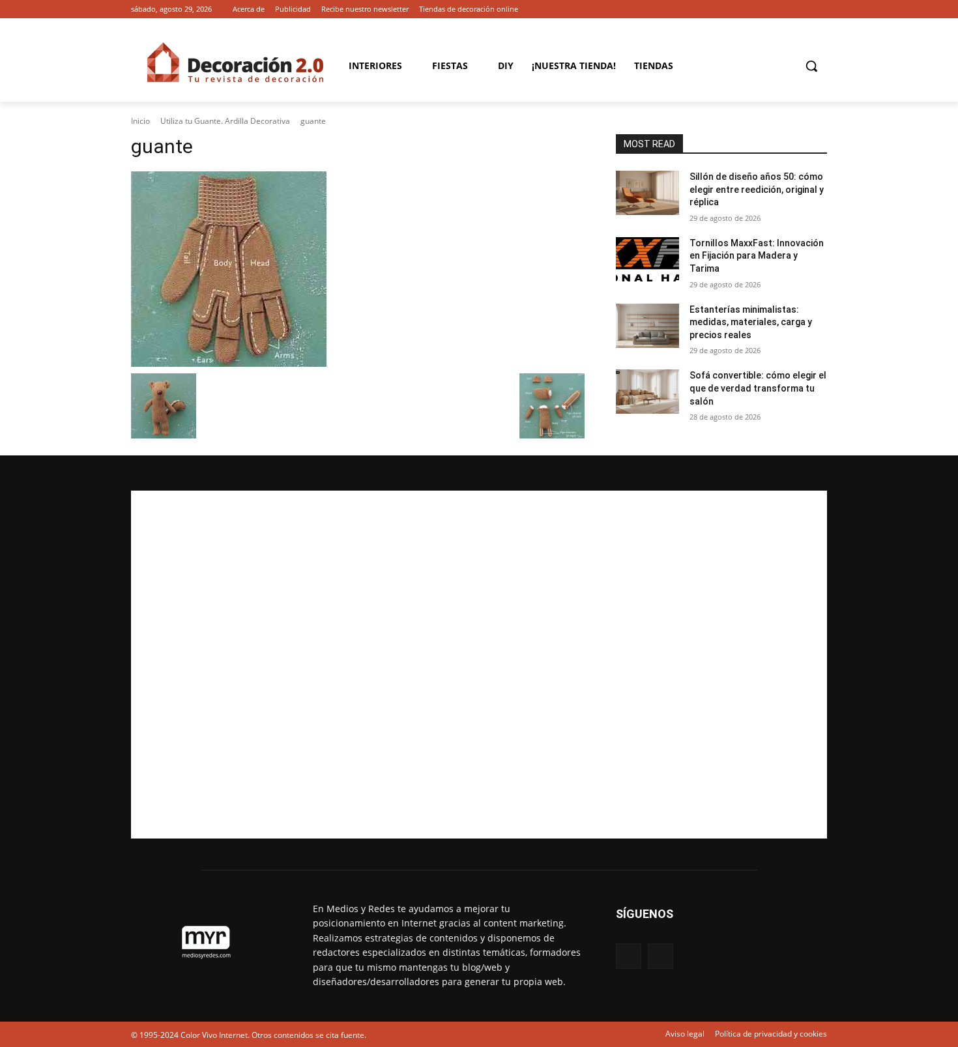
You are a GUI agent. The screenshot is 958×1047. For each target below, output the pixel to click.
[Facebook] (801, 9)
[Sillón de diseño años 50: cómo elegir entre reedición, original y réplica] (647, 193)
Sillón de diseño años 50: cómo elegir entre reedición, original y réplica (756, 189)
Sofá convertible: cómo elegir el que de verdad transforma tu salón (757, 388)
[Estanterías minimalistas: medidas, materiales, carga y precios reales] (647, 326)
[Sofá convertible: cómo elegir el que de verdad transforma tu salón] (647, 391)
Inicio (140, 120)
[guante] (358, 269)
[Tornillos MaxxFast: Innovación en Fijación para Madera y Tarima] (647, 259)
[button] (811, 65)
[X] (819, 9)
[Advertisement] (479, 665)
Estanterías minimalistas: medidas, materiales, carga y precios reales (750, 322)
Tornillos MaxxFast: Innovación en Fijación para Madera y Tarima (756, 256)
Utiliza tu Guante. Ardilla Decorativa (225, 120)
